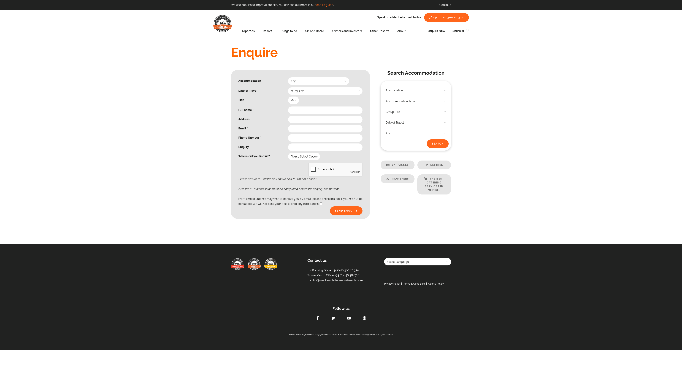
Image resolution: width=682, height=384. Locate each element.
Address (244, 119)
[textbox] (416, 90)
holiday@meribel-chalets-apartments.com (335, 280)
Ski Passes (400, 164)
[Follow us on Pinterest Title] (364, 318)
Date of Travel (247, 90)
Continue (445, 5)
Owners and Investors (347, 31)
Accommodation (249, 80)
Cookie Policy (436, 283)
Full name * (246, 110)
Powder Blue (387, 335)
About (401, 31)
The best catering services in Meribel (434, 184)
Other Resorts (379, 31)
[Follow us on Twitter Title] (333, 318)
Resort (267, 31)
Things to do (288, 31)
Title (241, 100)
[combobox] (416, 90)
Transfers (400, 178)
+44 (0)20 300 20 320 (448, 17)
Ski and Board (314, 31)
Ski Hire (436, 164)
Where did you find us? (254, 156)
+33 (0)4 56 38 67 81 (347, 275)
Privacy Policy (392, 283)
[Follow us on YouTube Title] (348, 318)
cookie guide (324, 5)
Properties (247, 31)
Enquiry (243, 147)
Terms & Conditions (414, 283)
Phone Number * (249, 137)
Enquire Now (436, 31)
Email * (243, 128)
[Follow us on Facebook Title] (317, 318)
